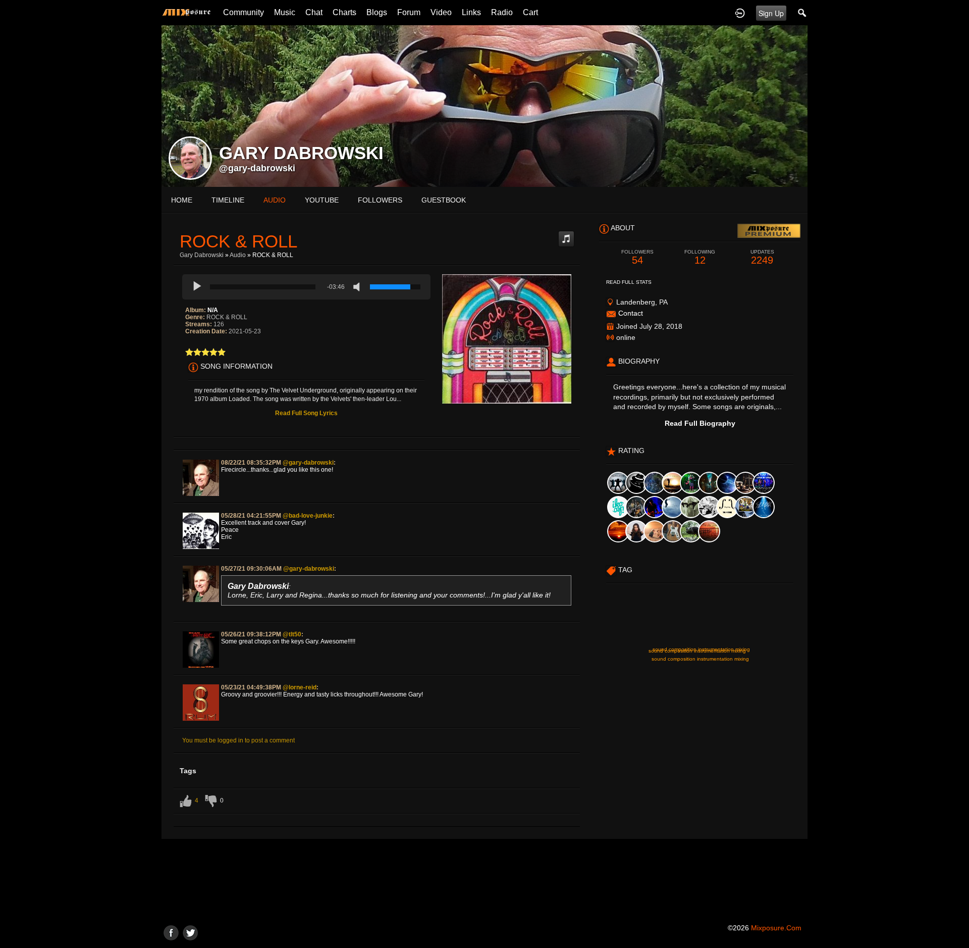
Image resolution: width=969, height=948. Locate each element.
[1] (189, 352)
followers (380, 200)
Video (441, 12)
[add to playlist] (566, 234)
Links (471, 12)
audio (274, 200)
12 (699, 257)
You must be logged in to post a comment (238, 740)
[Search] (802, 12)
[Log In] (740, 12)
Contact (630, 313)
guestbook (443, 200)
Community (243, 12)
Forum (408, 12)
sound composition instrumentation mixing (700, 659)
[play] (197, 287)
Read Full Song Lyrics (306, 413)
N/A (212, 310)
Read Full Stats (629, 282)
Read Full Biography (700, 423)
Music (284, 12)
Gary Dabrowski (202, 255)
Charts (344, 12)
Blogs (376, 12)
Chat (313, 12)
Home (181, 200)
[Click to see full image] (484, 106)
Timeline (227, 200)
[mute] (359, 287)
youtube (322, 200)
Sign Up (771, 13)
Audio (238, 255)
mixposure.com (776, 928)
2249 (762, 257)
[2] (193, 352)
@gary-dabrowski (257, 168)
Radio (502, 12)
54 (637, 257)
